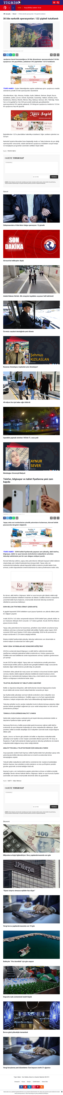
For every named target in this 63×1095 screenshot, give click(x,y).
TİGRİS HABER (8, 88)
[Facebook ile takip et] (21, 1087)
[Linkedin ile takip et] (29, 1087)
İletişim (29, 1081)
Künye (23, 1081)
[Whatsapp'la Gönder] (13, 54)
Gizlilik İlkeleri (36, 1081)
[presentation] (9, 8)
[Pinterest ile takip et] (38, 1087)
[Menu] (54, 2)
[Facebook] (4, 54)
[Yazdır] (17, 54)
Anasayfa (7, 14)
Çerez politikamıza (39, 1093)
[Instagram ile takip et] (34, 1087)
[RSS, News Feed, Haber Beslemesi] (42, 1087)
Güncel (14, 14)
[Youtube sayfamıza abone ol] (25, 1087)
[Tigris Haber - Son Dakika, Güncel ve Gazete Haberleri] (12, 2)
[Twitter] (7, 54)
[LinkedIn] (10, 54)
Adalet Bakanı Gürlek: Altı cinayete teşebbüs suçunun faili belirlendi (33, 7)
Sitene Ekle (45, 1081)
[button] (51, 54)
